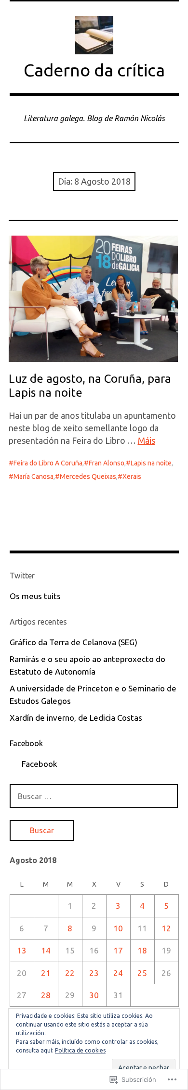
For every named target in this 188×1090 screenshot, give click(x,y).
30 (94, 995)
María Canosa (33, 476)
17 (118, 950)
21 (46, 972)
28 (46, 995)
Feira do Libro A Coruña (47, 463)
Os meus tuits (35, 596)
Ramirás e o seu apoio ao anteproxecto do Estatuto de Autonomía (87, 665)
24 (118, 972)
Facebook (26, 743)
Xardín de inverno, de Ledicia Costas (76, 717)
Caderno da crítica (94, 70)
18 (142, 950)
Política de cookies (80, 1050)
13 (22, 950)
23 (94, 972)
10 (118, 928)
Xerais (131, 476)
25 (142, 972)
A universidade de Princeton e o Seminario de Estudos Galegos (93, 694)
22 (70, 972)
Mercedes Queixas (88, 476)
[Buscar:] (94, 796)
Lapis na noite (151, 463)
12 (166, 928)
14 (46, 950)
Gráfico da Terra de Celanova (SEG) (73, 642)
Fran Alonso (106, 463)
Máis (146, 440)
